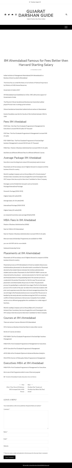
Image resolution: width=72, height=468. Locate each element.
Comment (7, 409)
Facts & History (32, 377)
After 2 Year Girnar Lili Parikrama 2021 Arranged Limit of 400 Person (15, 388)
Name (6, 432)
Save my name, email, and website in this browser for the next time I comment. (26, 453)
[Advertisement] (36, 45)
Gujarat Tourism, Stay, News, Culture (36, 19)
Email (5, 439)
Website (6, 446)
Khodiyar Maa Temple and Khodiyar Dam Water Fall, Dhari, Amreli (36, 388)
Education (24, 377)
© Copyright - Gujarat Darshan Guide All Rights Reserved (36, 465)
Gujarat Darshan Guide (36, 13)
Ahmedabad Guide (16, 377)
